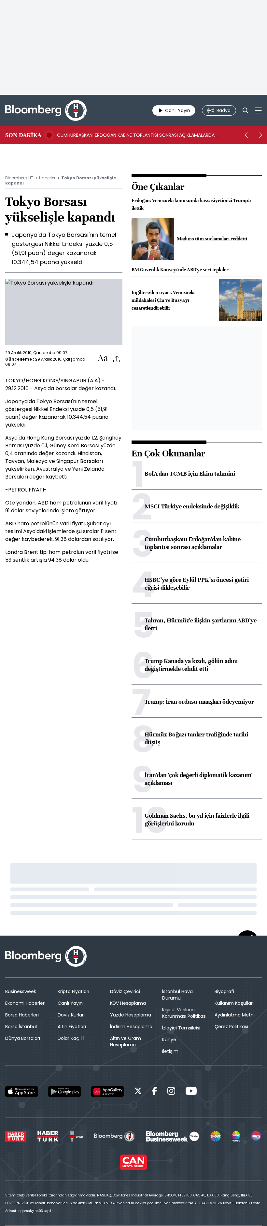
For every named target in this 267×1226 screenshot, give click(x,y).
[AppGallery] (107, 1091)
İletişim (170, 1051)
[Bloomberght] (46, 110)
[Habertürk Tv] (47, 1136)
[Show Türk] (236, 1136)
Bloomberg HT (19, 178)
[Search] (245, 110)
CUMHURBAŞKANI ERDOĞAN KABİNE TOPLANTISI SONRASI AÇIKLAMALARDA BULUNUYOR (136, 135)
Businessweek (20, 991)
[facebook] (154, 1092)
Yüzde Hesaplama (130, 1015)
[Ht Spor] (76, 1136)
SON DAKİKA (23, 135)
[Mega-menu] (258, 110)
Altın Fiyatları (72, 1026)
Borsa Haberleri (22, 1015)
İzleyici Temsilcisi (181, 1028)
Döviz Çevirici (125, 991)
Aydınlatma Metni (235, 1015)
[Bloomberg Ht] (114, 1136)
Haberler (47, 178)
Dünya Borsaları (22, 1038)
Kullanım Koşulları (234, 1003)
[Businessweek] (172, 1136)
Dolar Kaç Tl (71, 1038)
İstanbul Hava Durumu (177, 994)
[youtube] (191, 1092)
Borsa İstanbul (21, 1026)
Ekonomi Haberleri (25, 1003)
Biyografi (224, 991)
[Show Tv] (215, 1136)
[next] (260, 135)
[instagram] (171, 1092)
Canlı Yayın (70, 1003)
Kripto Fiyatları (73, 991)
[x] (138, 1092)
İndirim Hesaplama (131, 1026)
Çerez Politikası (231, 1026)
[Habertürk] (15, 1136)
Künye (169, 1039)
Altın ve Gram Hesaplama (125, 1041)
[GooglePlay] (64, 1091)
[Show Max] (256, 1136)
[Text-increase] (103, 358)
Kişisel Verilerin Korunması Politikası (184, 1012)
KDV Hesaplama (128, 1003)
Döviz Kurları (71, 1015)
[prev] (246, 135)
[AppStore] (21, 1091)
